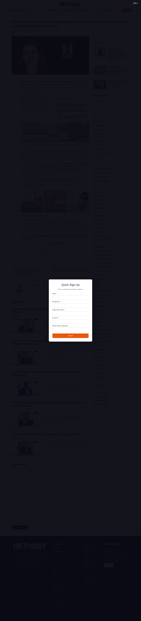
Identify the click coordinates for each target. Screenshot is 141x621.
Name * (54, 293)
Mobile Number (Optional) (60, 326)
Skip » (135, 3)
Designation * (56, 301)
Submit (70, 336)
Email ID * (55, 318)
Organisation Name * (58, 310)
